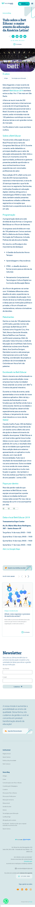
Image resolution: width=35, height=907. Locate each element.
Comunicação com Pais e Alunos (12, 783)
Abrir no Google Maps (11, 549)
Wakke (5, 420)
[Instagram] (30, 889)
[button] (32, 3)
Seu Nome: (6, 668)
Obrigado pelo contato (9, 820)
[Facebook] (26, 889)
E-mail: (5, 677)
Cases (4, 779)
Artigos (6, 78)
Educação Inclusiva (8, 800)
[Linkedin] (22, 889)
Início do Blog (7, 13)
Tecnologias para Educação (19, 78)
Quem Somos (6, 757)
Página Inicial (6, 753)
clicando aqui (28, 861)
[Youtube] (17, 889)
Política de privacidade (9, 760)
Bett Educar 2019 (16, 90)
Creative (5, 789)
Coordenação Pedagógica (10, 786)
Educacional (6, 803)
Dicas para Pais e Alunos (10, 793)
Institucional (6, 750)
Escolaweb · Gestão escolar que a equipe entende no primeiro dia (14, 824)
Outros (5, 810)
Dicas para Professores (9, 796)
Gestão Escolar (7, 806)
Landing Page (7, 817)
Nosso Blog (6, 772)
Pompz (30, 901)
